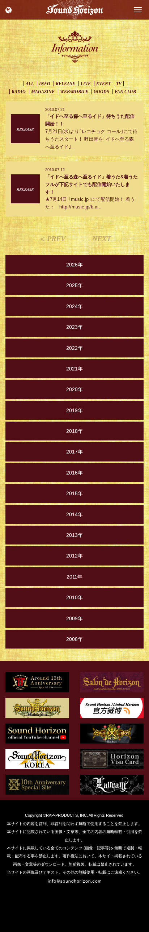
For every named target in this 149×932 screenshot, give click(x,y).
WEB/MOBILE (74, 91)
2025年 (74, 285)
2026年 (74, 265)
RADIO (19, 91)
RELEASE (65, 83)
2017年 (74, 452)
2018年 (74, 431)
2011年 (74, 577)
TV (119, 83)
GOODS (101, 91)
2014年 (74, 514)
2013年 (74, 535)
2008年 (74, 639)
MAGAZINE (43, 91)
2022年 (74, 348)
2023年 (74, 327)
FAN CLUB (125, 91)
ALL (30, 83)
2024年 (74, 306)
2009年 (74, 618)
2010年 (74, 597)
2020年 (74, 389)
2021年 (74, 369)
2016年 (74, 473)
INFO (44, 83)
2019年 (74, 410)
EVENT (103, 83)
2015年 (74, 493)
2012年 (74, 556)
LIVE (86, 83)
